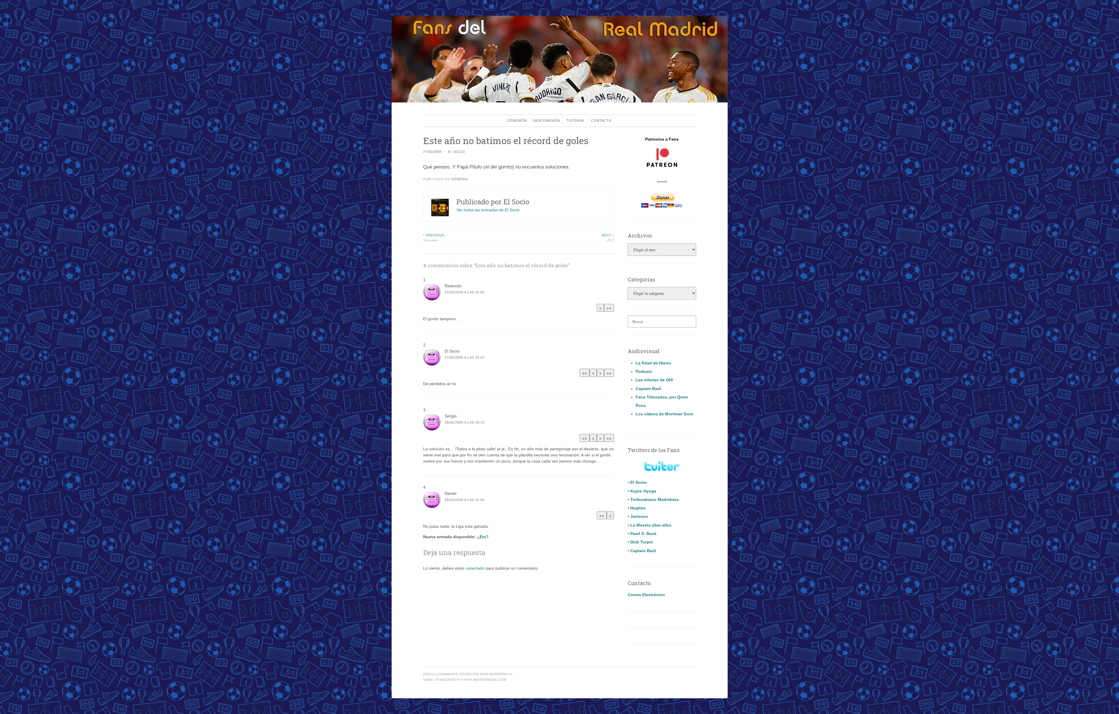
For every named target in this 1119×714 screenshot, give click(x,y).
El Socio (456, 151)
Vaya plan (433, 237)
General (460, 179)
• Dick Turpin (640, 542)
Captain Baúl (648, 388)
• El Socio (637, 482)
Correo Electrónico (646, 594)
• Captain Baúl (642, 550)
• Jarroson (638, 516)
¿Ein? (608, 237)
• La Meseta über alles (649, 525)
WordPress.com (489, 679)
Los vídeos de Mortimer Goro (665, 414)
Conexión (517, 120)
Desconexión (546, 120)
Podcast (644, 371)
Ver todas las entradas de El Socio (488, 210)
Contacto (601, 120)
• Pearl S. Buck (642, 533)
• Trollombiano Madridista (653, 499)
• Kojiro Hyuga (642, 491)
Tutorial (575, 120)
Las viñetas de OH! (654, 380)
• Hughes (637, 508)
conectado (475, 568)
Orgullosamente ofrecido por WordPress (468, 674)
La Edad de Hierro (653, 363)
